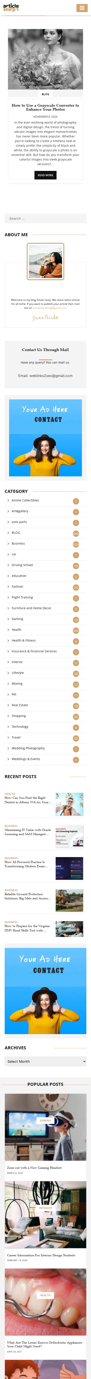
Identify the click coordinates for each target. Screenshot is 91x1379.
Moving (17, 683)
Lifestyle (18, 673)
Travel (16, 737)
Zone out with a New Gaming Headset (34, 1168)
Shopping (19, 716)
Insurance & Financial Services (34, 651)
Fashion (17, 586)
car (14, 554)
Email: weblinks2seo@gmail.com (45, 375)
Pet (14, 694)
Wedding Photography (28, 748)
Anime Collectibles (25, 500)
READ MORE (45, 175)
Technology (20, 726)
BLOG (16, 532)
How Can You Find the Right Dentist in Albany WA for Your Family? (27, 800)
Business (18, 543)
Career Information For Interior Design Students (41, 1255)
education (19, 576)
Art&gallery (20, 511)
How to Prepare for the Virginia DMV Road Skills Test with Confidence (27, 928)
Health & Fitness (24, 640)
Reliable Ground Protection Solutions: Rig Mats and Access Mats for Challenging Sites (26, 896)
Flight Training (22, 597)
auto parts (19, 522)
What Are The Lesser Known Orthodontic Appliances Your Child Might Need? (44, 1344)
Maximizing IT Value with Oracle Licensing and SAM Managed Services (28, 832)
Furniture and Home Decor (31, 608)
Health (16, 629)
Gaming (17, 619)
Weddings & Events (26, 759)
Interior (17, 662)
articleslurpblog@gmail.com (49, 308)
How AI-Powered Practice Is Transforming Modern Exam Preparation (25, 864)
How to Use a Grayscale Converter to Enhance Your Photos (45, 107)
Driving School (22, 565)
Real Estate (20, 705)
